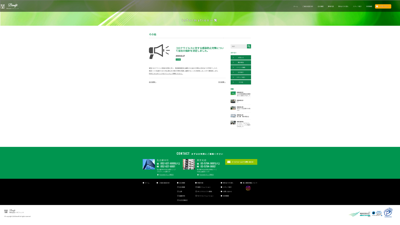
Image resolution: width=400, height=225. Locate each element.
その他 (241, 82)
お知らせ (241, 57)
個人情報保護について (250, 183)
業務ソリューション (204, 187)
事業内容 (331, 6)
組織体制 (182, 196)
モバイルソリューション (205, 196)
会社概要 (182, 187)
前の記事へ (152, 82)
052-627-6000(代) (170, 163)
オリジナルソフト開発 (204, 191)
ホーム (295, 6)
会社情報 (320, 6)
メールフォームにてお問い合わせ (242, 162)
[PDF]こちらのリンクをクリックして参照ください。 (166, 73)
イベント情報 (240, 67)
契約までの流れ (343, 6)
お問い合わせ (384, 6)
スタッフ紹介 (357, 6)
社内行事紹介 (183, 200)
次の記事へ (222, 82)
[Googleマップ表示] (166, 174)
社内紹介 (241, 72)
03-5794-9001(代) (210, 163)
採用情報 (369, 6)
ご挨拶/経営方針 (307, 6)
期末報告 (241, 62)
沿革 (180, 191)
